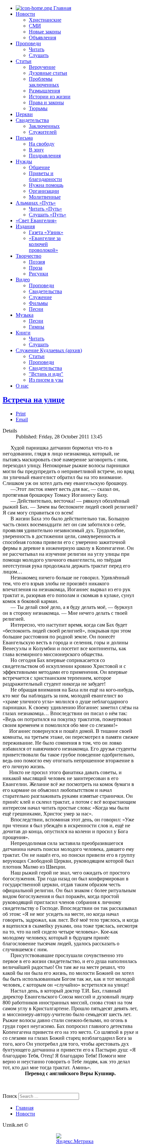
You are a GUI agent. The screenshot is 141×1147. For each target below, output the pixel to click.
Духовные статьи (48, 73)
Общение (39, 167)
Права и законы (46, 102)
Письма (24, 138)
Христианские (45, 20)
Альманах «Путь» (36, 203)
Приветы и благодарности (45, 176)
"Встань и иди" (46, 374)
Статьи (23, 61)
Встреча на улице (34, 399)
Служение (40, 297)
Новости (25, 14)
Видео (23, 279)
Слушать (39, 55)
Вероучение (42, 67)
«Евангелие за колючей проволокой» (45, 244)
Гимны (36, 327)
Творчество (28, 256)
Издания (25, 226)
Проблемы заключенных (44, 82)
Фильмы (38, 303)
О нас (22, 386)
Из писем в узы (46, 380)
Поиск (10, 1096)
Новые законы (45, 31)
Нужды (24, 161)
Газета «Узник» (46, 232)
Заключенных (44, 126)
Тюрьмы (38, 108)
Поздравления (45, 155)
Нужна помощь (46, 185)
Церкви (24, 114)
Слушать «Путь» (47, 214)
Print (21, 413)
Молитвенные (45, 197)
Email (22, 419)
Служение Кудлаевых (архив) (49, 350)
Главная (61, 8)
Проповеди (28, 43)
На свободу (41, 144)
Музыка (24, 315)
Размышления (44, 90)
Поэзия (37, 262)
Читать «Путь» (45, 208)
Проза (35, 268)
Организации (44, 191)
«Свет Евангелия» (36, 220)
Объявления (42, 37)
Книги (23, 332)
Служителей (43, 132)
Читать (36, 49)
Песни (36, 309)
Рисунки (38, 273)
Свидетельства (32, 120)
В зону (36, 149)
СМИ (35, 26)
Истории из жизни (49, 96)
